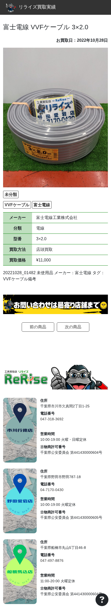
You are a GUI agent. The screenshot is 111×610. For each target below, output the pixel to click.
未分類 (11, 194)
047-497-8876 (52, 560)
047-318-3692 (52, 419)
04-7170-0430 (52, 490)
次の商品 (73, 327)
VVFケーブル (17, 205)
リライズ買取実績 (37, 7)
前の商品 (38, 327)
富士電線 (42, 205)
